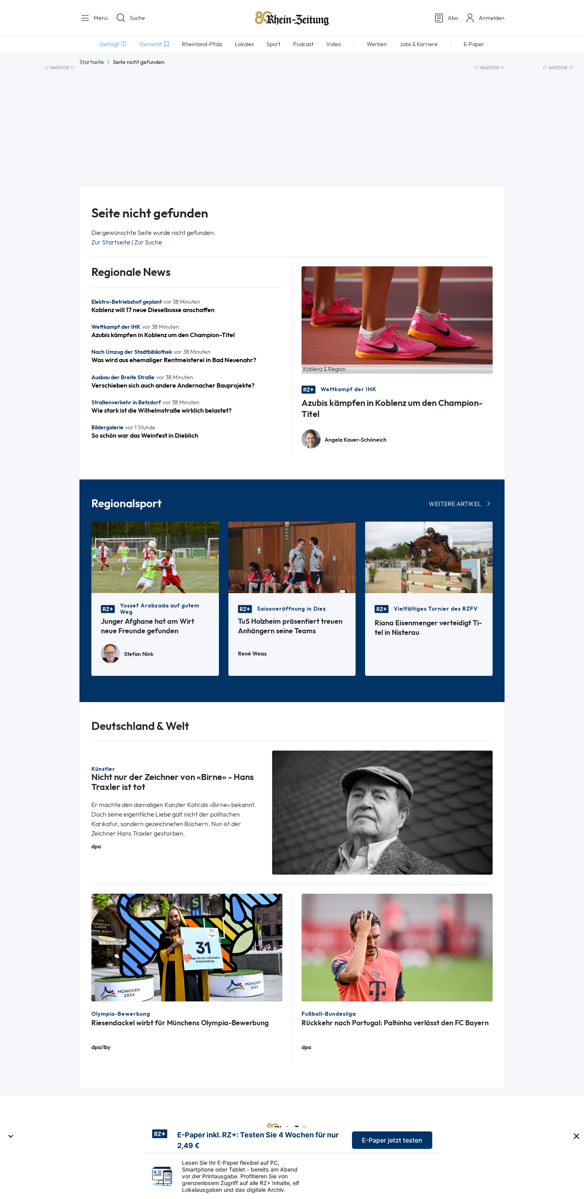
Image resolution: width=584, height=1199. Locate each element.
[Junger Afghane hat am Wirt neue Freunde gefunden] (155, 557)
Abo (453, 17)
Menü (100, 17)
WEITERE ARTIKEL (455, 504)
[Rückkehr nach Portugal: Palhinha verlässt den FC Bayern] (397, 947)
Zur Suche (148, 242)
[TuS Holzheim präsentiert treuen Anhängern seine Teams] (292, 557)
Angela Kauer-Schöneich (356, 440)
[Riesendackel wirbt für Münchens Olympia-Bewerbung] (186, 947)
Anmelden (492, 17)
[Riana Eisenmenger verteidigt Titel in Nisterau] (429, 557)
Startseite (91, 62)
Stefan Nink (138, 654)
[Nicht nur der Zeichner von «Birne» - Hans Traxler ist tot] (382, 812)
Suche (137, 17)
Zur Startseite (110, 242)
